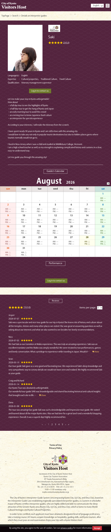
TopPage (5, 15)
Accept (97, 528)
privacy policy (67, 528)
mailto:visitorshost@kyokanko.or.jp (55, 492)
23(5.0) (66, 42)
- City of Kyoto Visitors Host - (13, 5)
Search (15, 15)
